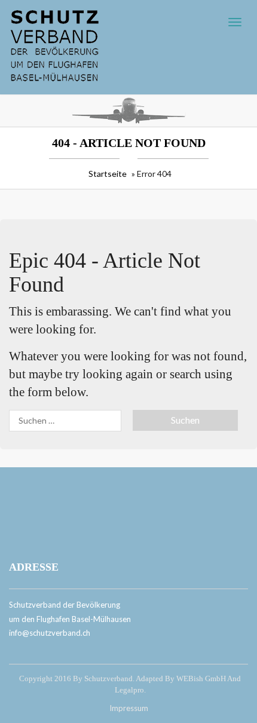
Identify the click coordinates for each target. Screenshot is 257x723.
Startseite (107, 174)
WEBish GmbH (201, 678)
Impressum (128, 708)
